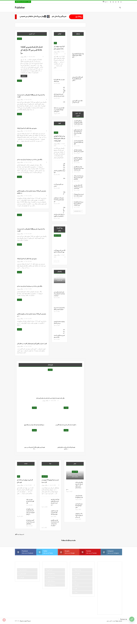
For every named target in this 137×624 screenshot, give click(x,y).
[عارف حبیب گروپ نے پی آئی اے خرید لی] (58, 181)
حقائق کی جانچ (102, 582)
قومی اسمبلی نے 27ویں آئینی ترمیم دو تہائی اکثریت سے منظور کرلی (32, 344)
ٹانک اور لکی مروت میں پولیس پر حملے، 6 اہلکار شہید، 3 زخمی (78, 186)
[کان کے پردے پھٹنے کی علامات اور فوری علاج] (59, 41)
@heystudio (72, 540)
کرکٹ (117, 604)
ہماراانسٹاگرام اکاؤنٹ (51, 574)
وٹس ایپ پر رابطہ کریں (51, 585)
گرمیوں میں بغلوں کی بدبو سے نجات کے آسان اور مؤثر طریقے (30, 522)
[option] (59, 247)
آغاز (55, 235)
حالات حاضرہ (44, 476)
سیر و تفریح (107, 588)
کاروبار (101, 604)
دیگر (117, 582)
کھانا (101, 607)
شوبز (118, 588)
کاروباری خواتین (107, 604)
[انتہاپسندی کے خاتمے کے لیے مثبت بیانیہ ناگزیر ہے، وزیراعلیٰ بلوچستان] (66, 415)
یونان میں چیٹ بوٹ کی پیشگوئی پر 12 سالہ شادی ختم (29, 16)
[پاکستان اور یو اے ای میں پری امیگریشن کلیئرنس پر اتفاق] (58, 304)
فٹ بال (117, 591)
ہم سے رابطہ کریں (103, 610)
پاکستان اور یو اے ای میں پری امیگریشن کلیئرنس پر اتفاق (78, 142)
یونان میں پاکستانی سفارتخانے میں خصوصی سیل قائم (66, 16)
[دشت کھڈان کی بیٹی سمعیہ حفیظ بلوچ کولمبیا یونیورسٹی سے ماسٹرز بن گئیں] (58, 104)
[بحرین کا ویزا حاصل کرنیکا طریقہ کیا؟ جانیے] (70, 506)
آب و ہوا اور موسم (103, 569)
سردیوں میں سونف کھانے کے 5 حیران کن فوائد (27, 128)
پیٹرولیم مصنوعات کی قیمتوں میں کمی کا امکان (78, 150)
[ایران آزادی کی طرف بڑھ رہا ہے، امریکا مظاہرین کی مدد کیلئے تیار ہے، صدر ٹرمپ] (46, 502)
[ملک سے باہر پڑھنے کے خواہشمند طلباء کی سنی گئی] (70, 516)
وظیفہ (115, 598)
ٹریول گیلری (102, 601)
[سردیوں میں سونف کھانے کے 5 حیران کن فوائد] (27, 119)
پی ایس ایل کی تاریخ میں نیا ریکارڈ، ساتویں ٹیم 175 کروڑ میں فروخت (59, 138)
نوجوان (76, 592)
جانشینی (106, 579)
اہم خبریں (19, 38)
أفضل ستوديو (109, 621)
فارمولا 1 (112, 591)
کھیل (76, 588)
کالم (113, 604)
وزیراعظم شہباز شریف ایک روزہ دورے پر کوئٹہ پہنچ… (34, 425)
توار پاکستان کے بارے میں (110, 576)
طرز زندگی (106, 591)
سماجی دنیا (77, 585)
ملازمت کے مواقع (103, 598)
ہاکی (109, 607)
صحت (101, 591)
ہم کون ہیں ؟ (111, 610)
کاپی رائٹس (22, 577)
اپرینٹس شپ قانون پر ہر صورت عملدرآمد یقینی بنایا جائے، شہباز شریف (79, 168)
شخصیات (113, 588)
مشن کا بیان (111, 595)
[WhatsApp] (131, 619)
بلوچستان (50, 370)
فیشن (101, 595)
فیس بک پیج (49, 570)
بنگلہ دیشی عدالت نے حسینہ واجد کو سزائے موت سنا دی (29, 160)
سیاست (101, 588)
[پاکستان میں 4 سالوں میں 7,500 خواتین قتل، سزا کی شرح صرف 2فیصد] (27, 86)
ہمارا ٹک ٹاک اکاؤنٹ (51, 577)
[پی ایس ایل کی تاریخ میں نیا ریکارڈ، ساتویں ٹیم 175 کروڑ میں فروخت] (59, 130)
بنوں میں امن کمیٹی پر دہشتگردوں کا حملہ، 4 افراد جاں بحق (78, 159)
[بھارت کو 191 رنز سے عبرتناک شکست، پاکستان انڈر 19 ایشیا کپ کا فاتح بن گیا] (58, 210)
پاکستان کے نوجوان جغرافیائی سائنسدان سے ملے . (59, 252)
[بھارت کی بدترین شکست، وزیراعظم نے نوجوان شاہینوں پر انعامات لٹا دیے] (58, 194)
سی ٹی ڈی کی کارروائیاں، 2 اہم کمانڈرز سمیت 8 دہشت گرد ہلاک (78, 203)
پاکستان (56, 132)
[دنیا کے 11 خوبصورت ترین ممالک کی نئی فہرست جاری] (75, 473)
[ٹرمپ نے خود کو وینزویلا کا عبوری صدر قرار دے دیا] (50, 472)
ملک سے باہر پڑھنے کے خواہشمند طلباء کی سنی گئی (79, 515)
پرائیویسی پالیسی (23, 574)
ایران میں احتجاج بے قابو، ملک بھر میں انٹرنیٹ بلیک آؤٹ (54, 512)
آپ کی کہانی (114, 569)
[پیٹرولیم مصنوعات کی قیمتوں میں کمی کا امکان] (58, 318)
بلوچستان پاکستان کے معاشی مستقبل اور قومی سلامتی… (66, 448)
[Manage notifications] (4, 619)
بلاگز (55, 43)
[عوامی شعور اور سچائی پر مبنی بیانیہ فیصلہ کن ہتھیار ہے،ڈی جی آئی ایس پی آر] (58, 288)
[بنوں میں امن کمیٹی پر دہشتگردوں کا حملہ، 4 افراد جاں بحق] (58, 332)
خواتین (76, 577)
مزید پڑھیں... (24, 76)
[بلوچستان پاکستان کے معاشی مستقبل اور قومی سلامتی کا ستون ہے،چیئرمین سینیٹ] (66, 437)
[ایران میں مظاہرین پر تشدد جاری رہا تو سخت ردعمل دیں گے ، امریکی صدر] (46, 522)
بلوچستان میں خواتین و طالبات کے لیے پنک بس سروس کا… (34, 448)
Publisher (20, 8)
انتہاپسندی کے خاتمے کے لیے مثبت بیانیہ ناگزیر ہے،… (66, 425)
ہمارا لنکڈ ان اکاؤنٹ (51, 581)
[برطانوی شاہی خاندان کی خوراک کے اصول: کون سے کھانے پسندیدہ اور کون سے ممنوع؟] (70, 485)
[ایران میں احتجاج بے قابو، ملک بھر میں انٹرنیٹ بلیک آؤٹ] (46, 513)
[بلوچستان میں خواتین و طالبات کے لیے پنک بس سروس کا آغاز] (34, 437)
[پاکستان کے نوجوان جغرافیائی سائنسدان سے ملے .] (59, 242)
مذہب (106, 595)
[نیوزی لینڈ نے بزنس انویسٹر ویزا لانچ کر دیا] (70, 498)
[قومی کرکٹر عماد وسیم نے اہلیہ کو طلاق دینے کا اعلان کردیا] (58, 166)
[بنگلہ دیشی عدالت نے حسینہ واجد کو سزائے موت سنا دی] (27, 150)
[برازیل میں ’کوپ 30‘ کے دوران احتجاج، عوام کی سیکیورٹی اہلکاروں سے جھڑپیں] (27, 182)
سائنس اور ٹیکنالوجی (104, 585)
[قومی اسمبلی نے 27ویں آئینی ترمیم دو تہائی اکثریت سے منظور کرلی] (27, 334)
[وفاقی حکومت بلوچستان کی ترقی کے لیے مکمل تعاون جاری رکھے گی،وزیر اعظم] (50, 386)
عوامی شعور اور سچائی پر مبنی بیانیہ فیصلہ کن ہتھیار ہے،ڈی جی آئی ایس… (59, 293)
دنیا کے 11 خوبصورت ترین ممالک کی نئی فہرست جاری (74, 475)
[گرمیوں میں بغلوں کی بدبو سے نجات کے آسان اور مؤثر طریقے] (21, 522)
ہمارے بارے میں (23, 570)
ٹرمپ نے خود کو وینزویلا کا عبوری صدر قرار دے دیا (79, 195)
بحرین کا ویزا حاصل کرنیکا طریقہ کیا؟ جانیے (78, 505)
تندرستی (101, 576)
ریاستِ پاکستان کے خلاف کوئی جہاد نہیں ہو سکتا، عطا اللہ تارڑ (78, 177)
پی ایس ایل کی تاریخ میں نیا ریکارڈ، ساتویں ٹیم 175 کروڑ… (78, 55)
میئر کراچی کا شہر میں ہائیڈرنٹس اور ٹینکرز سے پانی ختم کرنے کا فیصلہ (59, 278)
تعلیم (117, 572)
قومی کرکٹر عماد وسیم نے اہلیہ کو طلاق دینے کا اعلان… (77, 78)
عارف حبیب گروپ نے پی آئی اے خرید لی (77, 101)
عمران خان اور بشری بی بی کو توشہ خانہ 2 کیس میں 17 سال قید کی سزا (32, 50)
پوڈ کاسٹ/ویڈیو (78, 570)
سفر (75, 581)
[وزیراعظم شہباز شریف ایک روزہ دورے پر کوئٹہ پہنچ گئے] (34, 415)
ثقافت (101, 579)
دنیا (113, 582)
